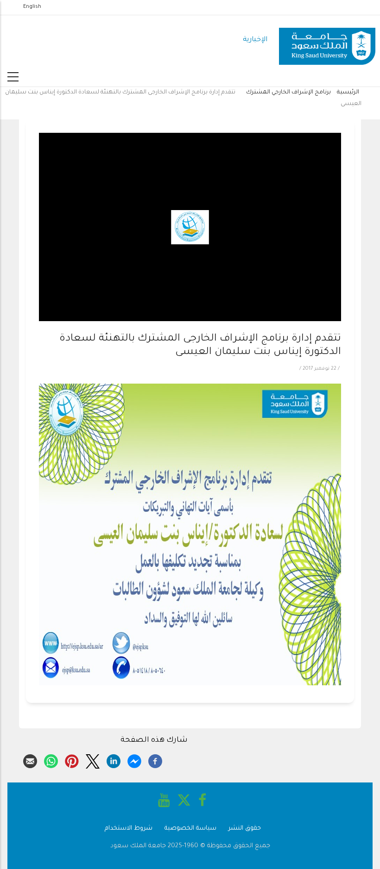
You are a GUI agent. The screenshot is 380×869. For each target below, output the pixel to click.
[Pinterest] (72, 760)
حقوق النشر (244, 828)
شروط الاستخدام (128, 828)
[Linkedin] (113, 760)
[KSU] (327, 40)
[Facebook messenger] (134, 760)
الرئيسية (348, 92)
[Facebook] (155, 760)
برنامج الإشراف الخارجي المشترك (288, 92)
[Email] (30, 760)
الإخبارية (255, 40)
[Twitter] (93, 760)
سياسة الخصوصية (190, 828)
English (32, 7)
